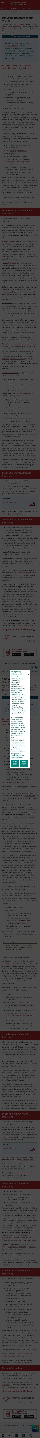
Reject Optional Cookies (24, 763)
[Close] (28, 674)
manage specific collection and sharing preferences (17, 755)
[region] (20, 719)
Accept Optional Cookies (15, 763)
